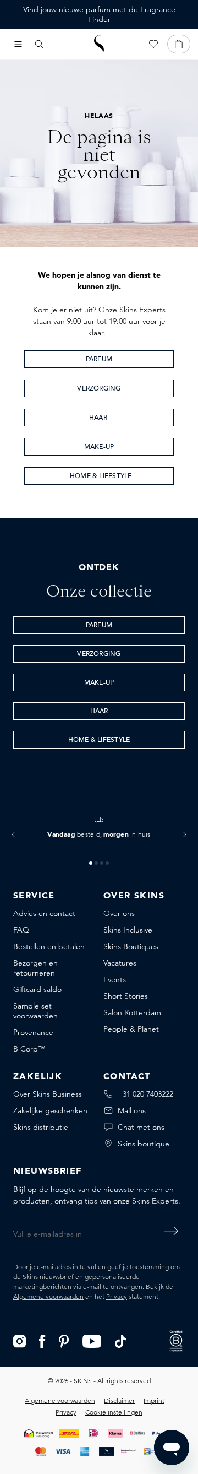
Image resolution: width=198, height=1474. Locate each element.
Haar (99, 418)
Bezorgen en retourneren (35, 968)
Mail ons (132, 1110)
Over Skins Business (47, 1094)
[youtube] (92, 1340)
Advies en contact (44, 913)
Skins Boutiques (130, 946)
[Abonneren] (171, 1231)
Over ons (119, 913)
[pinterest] (64, 1340)
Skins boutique (143, 1143)
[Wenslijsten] (153, 44)
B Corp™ (29, 1049)
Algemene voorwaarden (48, 1296)
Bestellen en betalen (49, 946)
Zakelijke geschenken (50, 1110)
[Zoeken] (39, 44)
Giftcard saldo (37, 989)
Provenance (33, 1032)
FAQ (21, 930)
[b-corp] (176, 1340)
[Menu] (18, 44)
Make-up (99, 447)
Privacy (116, 1296)
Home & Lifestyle (98, 476)
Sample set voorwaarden (35, 1011)
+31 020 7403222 (145, 1094)
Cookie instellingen (113, 1412)
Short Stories (125, 996)
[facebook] (42, 1340)
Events (114, 979)
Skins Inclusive (127, 930)
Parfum (99, 359)
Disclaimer (119, 1400)
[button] (13, 834)
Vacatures (119, 963)
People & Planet (131, 1029)
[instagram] (19, 1340)
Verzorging (99, 389)
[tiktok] (121, 1340)
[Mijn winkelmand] (178, 44)
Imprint (154, 1400)
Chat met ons (141, 1127)
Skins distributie (40, 1127)
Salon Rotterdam (132, 1012)
